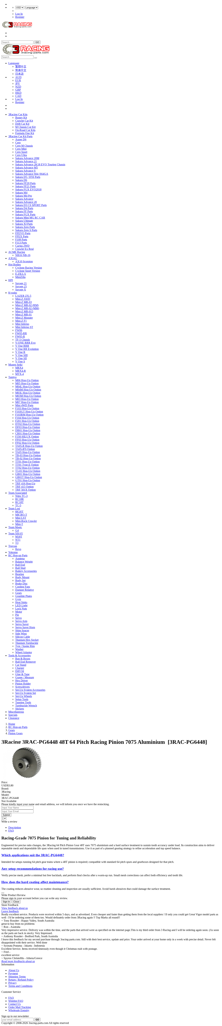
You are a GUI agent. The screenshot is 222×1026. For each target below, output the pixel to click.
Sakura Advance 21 (26, 161)
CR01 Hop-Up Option (27, 433)
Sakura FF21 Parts (25, 186)
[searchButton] (35, 57)
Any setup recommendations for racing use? (32, 868)
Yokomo (13, 552)
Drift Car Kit (22, 123)
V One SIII (21, 355)
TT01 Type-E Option (27, 464)
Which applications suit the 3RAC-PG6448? (32, 855)
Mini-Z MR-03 (23, 302)
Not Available (8, 801)
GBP (18, 89)
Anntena (20, 558)
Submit (6, 815)
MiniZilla (20, 277)
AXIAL (12, 258)
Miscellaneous (16, 711)
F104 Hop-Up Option (27, 417)
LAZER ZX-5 (23, 295)
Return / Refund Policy (21, 979)
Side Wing (21, 633)
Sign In (6, 901)
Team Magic (15, 527)
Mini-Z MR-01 (23, 314)
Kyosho (12, 292)
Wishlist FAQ (15, 1000)
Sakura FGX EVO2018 (28, 189)
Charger (19, 668)
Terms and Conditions (20, 985)
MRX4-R (20, 370)
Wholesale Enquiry (18, 1010)
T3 (16, 542)
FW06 (18, 330)
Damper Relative (24, 589)
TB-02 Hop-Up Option (28, 458)
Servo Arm (21, 621)
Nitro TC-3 (21, 495)
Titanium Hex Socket (27, 639)
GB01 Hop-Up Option (27, 474)
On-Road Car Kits (25, 130)
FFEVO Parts (22, 233)
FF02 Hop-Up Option (27, 442)
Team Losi (14, 508)
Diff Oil (19, 671)
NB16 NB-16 (22, 255)
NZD (18, 86)
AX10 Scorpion (24, 261)
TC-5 (18, 505)
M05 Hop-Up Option (27, 383)
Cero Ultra (21, 155)
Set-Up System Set (25, 693)
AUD (18, 77)
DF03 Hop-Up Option (27, 427)
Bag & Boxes (22, 658)
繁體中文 (20, 66)
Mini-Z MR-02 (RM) (27, 305)
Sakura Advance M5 (26, 167)
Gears (18, 592)
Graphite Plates (23, 596)
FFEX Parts (21, 236)
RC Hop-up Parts (17, 555)
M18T (18, 536)
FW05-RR (21, 333)
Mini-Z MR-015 (24, 311)
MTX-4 (19, 374)
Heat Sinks (21, 602)
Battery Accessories (26, 571)
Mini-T (19, 524)
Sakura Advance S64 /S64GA (31, 173)
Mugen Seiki (15, 364)
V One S (20, 361)
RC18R (19, 499)
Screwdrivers (22, 686)
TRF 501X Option (25, 489)
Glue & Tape (22, 674)
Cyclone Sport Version (27, 270)
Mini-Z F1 (21, 320)
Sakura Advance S (25, 170)
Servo (18, 617)
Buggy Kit (21, 117)
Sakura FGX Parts (25, 214)
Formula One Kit (24, 133)
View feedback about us (14, 908)
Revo (18, 549)
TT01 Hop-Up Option (27, 461)
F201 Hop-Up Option (27, 420)
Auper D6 (20, 139)
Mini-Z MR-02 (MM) (27, 308)
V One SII (21, 358)
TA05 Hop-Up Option (27, 452)
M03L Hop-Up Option (27, 392)
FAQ (11, 830)
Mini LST (20, 517)
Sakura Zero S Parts (26, 230)
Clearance (13, 718)
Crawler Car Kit (24, 120)
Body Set (20, 580)
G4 (17, 530)
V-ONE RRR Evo (25, 342)
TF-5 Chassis (22, 339)
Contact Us (14, 1004)
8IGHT (19, 511)
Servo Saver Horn (25, 627)
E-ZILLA (20, 273)
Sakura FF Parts (24, 211)
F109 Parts (21, 239)
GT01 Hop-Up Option (27, 480)
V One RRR (22, 345)
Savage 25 (21, 286)
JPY (17, 83)
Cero (18, 142)
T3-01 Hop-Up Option (27, 470)
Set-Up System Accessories (30, 689)
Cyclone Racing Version (28, 267)
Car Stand (20, 664)
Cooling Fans (22, 586)
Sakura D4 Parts (24, 208)
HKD (18, 92)
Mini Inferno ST (24, 327)
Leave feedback (10, 911)
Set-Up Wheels (23, 696)
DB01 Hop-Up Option (27, 430)
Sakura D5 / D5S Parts (27, 176)
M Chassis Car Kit (25, 126)
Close (16, 901)
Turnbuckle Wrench (26, 705)
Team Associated (17, 492)
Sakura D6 (21, 180)
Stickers (19, 708)
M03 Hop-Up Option (27, 399)
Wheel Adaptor (23, 652)
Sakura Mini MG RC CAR (30, 217)
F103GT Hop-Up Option (29, 411)
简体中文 (20, 70)
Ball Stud (20, 567)
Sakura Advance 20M (27, 158)
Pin (17, 614)
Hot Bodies (14, 264)
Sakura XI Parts (24, 223)
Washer (19, 649)
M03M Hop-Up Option (28, 395)
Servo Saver (22, 624)
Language (13, 63)
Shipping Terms (17, 976)
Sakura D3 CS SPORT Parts (31, 205)
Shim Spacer (22, 630)
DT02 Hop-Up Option (27, 424)
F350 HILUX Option (27, 436)
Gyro (18, 599)
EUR (18, 80)
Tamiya (12, 377)
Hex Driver (21, 680)
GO (37, 42)
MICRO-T (21, 514)
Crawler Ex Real (24, 248)
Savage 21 (21, 283)
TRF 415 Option (24, 486)
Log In (19, 13)
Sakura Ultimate (24, 220)
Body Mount (22, 577)
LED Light (21, 605)
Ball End (20, 564)
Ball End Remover (25, 661)
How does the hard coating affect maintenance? (35, 882)
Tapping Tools (23, 702)
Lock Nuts (21, 608)
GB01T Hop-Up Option (28, 477)
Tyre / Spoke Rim (25, 646)
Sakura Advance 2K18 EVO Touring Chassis (40, 164)
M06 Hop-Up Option (27, 380)
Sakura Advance (24, 198)
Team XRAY (15, 533)
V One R (20, 352)
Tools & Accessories (19, 655)
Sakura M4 (21, 192)
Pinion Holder (23, 683)
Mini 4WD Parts (24, 405)
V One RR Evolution (27, 349)
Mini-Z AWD (22, 298)
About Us (13, 970)
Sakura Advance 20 (26, 202)
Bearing (19, 574)
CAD (18, 96)
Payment (13, 973)
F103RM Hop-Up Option (29, 414)
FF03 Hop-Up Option (27, 439)
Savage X (20, 289)
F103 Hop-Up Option (27, 408)
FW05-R (20, 336)
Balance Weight (24, 561)
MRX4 (19, 367)
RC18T (19, 502)
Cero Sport (21, 151)
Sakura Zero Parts (25, 227)
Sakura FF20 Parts (25, 183)
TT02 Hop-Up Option (27, 467)
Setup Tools (21, 699)
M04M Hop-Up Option (28, 389)
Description (14, 827)
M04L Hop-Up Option (27, 386)
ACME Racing (16, 252)
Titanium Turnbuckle (26, 642)
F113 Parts (21, 242)
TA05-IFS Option (25, 449)
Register (19, 16)
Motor (18, 611)
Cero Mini (21, 148)
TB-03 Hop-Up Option (28, 455)
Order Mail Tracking (19, 1007)
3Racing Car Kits (17, 114)
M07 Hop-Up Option (27, 402)
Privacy (12, 982)
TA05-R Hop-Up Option (29, 445)
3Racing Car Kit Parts (20, 136)
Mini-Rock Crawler (26, 521)
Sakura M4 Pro (23, 195)
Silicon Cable (22, 636)
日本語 (19, 73)
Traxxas (12, 546)
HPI (10, 280)
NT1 (17, 539)
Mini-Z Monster (24, 317)
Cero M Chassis (24, 145)
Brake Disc (21, 583)
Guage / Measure (24, 677)
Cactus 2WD (22, 245)
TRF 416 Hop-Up (25, 483)
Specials (12, 714)
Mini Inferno (22, 323)
